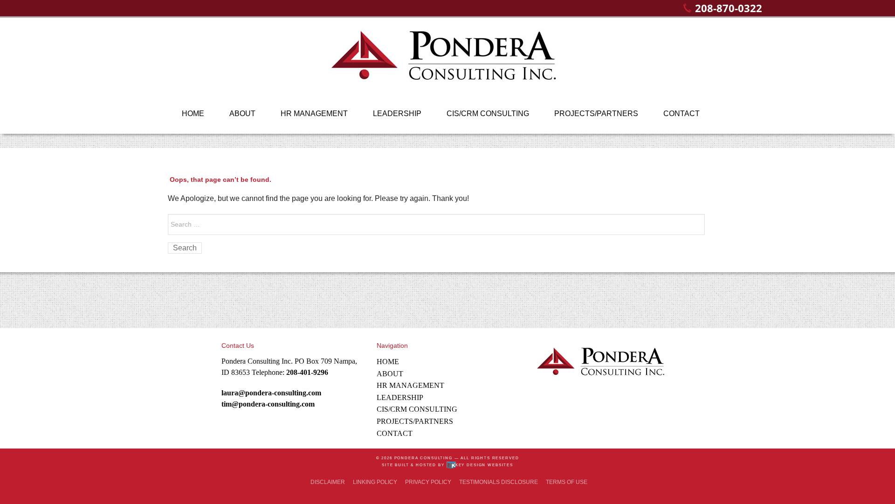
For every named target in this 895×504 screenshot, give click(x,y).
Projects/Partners (596, 113)
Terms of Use (566, 482)
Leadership (397, 113)
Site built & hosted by (447, 465)
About (242, 113)
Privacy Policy (428, 482)
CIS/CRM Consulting (488, 113)
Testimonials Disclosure (498, 482)
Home (193, 113)
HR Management (314, 113)
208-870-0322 (728, 8)
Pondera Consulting (423, 458)
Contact (681, 113)
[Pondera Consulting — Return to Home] (447, 60)
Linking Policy (375, 482)
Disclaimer (327, 482)
